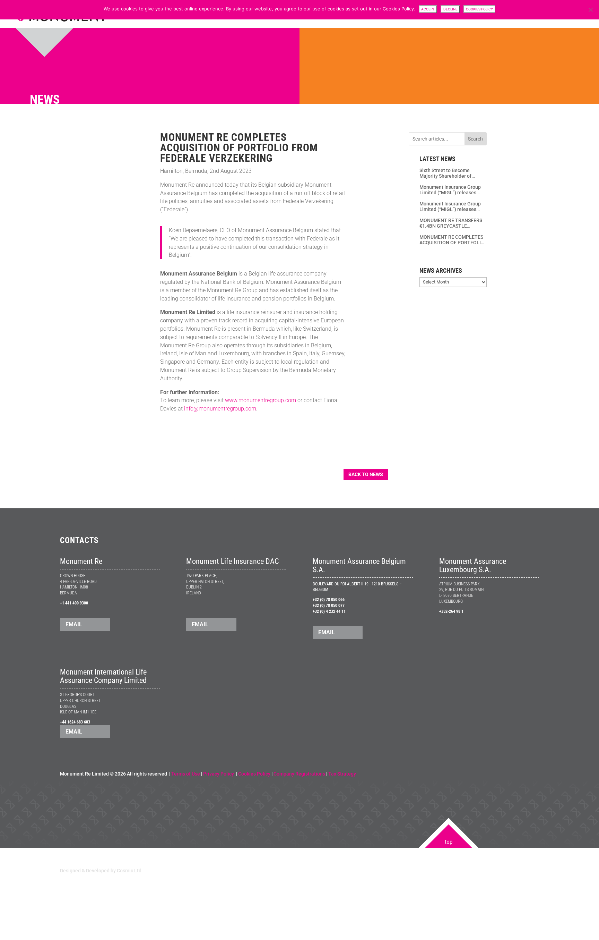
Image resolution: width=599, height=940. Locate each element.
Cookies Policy (254, 774)
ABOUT (404, 14)
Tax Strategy (342, 774)
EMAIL (74, 624)
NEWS (493, 14)
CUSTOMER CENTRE (439, 14)
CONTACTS (563, 14)
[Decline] (590, 9)
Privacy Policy (219, 774)
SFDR (513, 14)
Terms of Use (185, 774)
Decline (450, 9)
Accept (428, 9)
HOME (383, 14)
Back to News (365, 474)
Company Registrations (299, 774)
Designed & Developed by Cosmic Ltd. (101, 870)
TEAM (473, 14)
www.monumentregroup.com (260, 400)
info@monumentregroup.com (220, 408)
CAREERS (535, 14)
